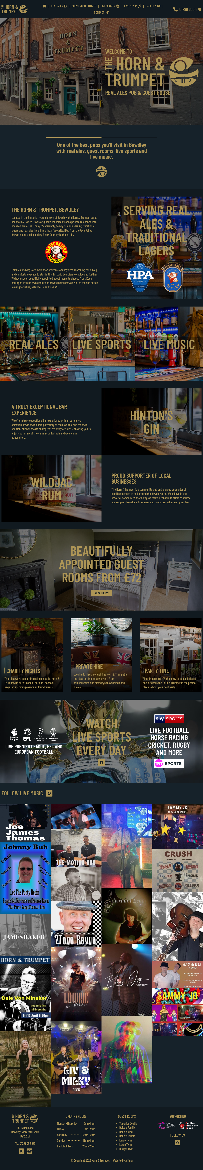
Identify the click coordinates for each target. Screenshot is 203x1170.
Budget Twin (126, 1149)
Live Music (131, 6)
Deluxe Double (127, 1136)
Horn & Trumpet (101, 1160)
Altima (129, 1160)
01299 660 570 (189, 9)
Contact (100, 12)
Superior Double (128, 1123)
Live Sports (108, 6)
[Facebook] (101, 762)
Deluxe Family (127, 1127)
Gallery (151, 6)
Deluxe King (126, 1132)
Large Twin (125, 1140)
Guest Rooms (80, 6)
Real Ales (57, 6)
